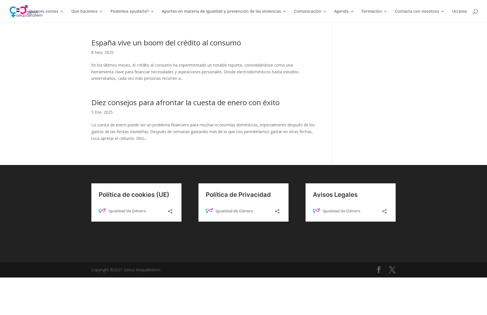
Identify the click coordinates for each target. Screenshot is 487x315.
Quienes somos (43, 11)
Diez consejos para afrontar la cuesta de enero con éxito (185, 102)
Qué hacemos (84, 11)
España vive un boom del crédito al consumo (166, 43)
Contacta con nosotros (417, 11)
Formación (372, 11)
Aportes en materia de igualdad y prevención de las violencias (221, 11)
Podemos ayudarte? (129, 11)
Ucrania (459, 11)
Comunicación (307, 11)
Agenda (341, 11)
